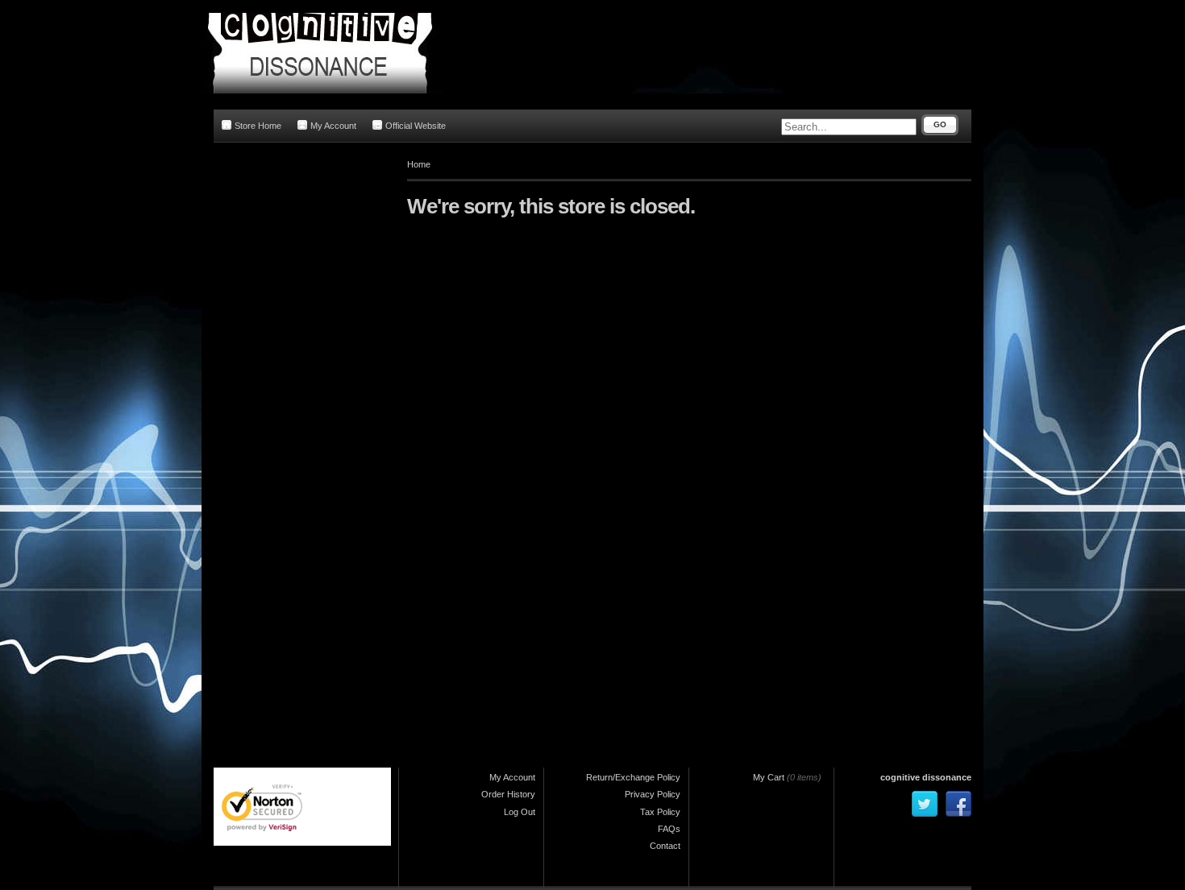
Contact (665, 846)
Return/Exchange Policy (633, 777)
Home (418, 164)
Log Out (519, 812)
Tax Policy (660, 812)
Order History (508, 794)
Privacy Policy (652, 794)
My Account (333, 125)
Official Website (415, 125)
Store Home (258, 125)
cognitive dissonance (925, 777)
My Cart (768, 777)
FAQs (669, 829)
